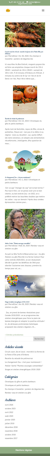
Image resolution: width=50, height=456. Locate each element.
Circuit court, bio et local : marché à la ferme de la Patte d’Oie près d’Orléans (24, 53)
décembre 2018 (11, 427)
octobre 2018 (10, 435)
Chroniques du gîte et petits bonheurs (20, 382)
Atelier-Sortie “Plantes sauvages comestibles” (18, 243)
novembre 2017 (11, 438)
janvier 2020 (10, 420)
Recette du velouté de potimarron (14, 119)
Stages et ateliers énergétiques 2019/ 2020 (17, 302)
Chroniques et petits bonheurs (17, 385)
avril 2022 (9, 412)
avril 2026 (9, 405)
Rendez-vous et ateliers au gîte (18, 393)
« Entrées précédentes (14, 335)
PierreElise (12, 56)
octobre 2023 (10, 409)
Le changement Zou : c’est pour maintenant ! (18, 177)
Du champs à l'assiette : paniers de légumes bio (24, 389)
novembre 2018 (11, 431)
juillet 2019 (9, 424)
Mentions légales (24, 450)
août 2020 (9, 416)
